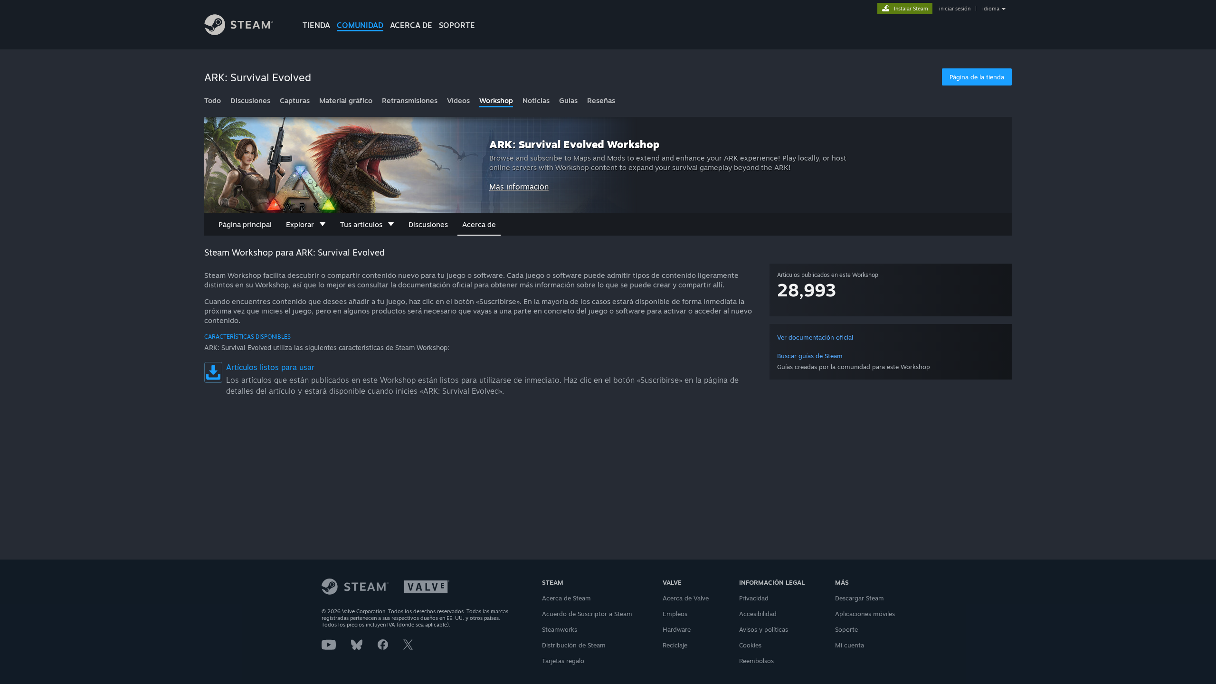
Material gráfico (345, 100)
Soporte (846, 629)
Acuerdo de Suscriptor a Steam (587, 614)
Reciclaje (675, 645)
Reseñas (601, 100)
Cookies (750, 645)
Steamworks (559, 629)
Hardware (677, 629)
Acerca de (411, 25)
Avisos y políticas (763, 629)
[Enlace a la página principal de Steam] (246, 26)
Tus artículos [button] (361, 224)
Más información (519, 186)
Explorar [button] (300, 224)
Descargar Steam (859, 598)
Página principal (245, 224)
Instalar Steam (911, 8)
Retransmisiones (409, 100)
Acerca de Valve (686, 598)
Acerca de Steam (566, 598)
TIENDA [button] (316, 25)
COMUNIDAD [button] (360, 25)
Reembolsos (756, 661)
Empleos (675, 614)
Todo (212, 100)
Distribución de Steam (574, 645)
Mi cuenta (849, 645)
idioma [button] (990, 8)
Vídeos (458, 100)
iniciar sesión (954, 8)
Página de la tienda (977, 77)
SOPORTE (457, 25)
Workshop (496, 100)
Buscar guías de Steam (810, 356)
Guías (568, 100)
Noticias (536, 100)
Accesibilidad (758, 614)
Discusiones (250, 100)
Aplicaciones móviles (865, 614)
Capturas (295, 100)
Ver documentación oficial (815, 337)
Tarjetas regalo (563, 661)
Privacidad (754, 598)
